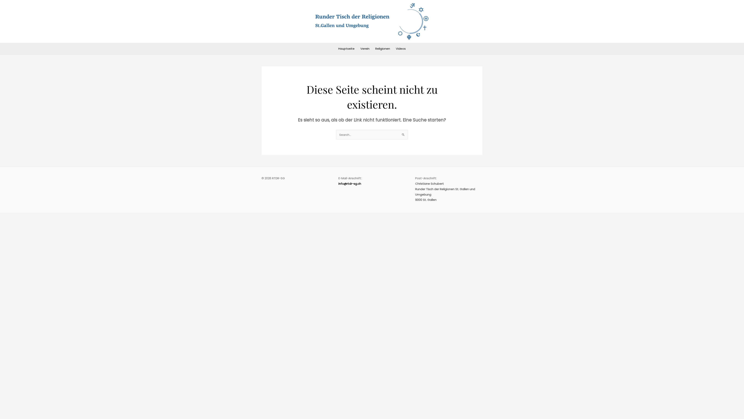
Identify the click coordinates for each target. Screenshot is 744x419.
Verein (364, 49)
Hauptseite (346, 49)
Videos (401, 49)
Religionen (382, 49)
